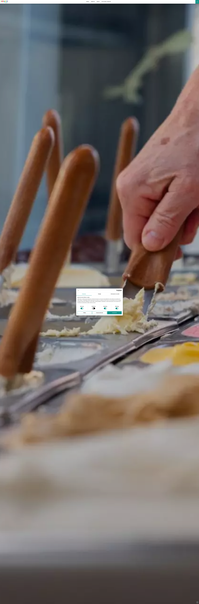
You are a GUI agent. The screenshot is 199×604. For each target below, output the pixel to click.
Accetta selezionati (99, 312)
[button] (197, 602)
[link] (87, 2)
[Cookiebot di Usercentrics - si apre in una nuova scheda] (117, 290)
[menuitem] (87, 3)
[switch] (93, 308)
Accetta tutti (114, 312)
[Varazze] (4, 2)
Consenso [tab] (84, 293)
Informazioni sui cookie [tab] (115, 293)
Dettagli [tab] (99, 293)
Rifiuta (84, 312)
